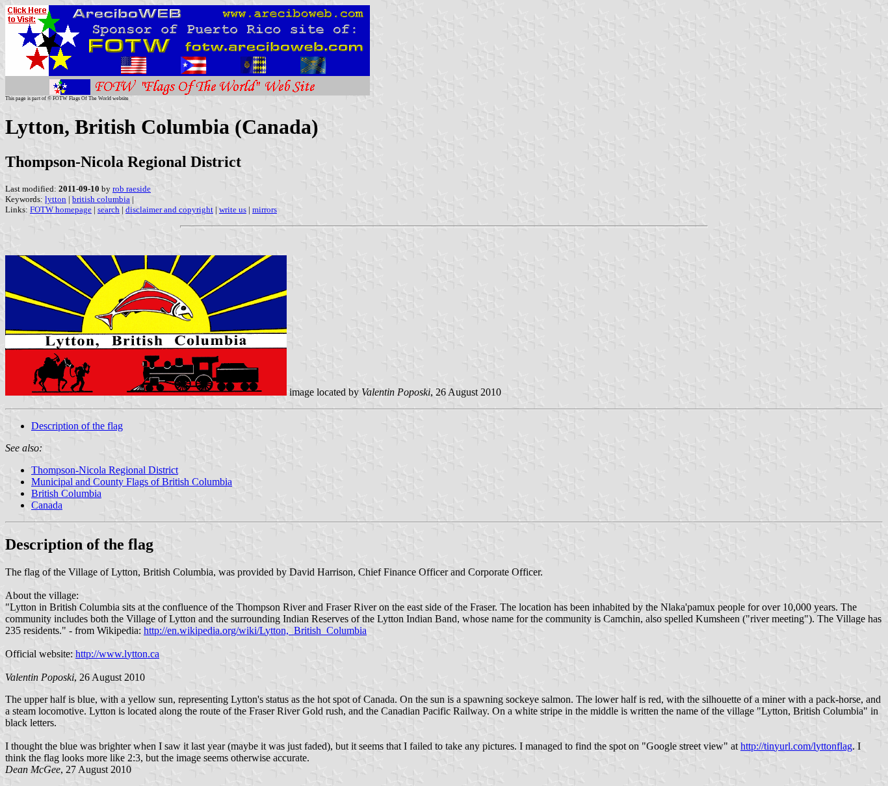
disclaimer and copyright (169, 209)
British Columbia (66, 493)
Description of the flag (77, 425)
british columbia (101, 199)
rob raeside (131, 189)
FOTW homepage (61, 209)
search (109, 209)
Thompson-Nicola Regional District (104, 469)
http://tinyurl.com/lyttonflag (796, 746)
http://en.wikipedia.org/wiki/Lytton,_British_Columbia (255, 630)
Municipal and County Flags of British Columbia (131, 481)
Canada (46, 505)
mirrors (264, 209)
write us (232, 209)
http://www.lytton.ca (117, 653)
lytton (55, 199)
